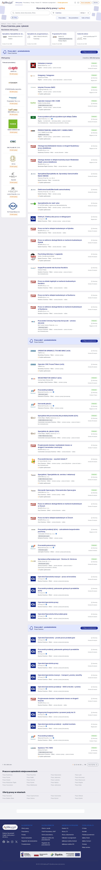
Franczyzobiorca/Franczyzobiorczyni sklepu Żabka (57, 117)
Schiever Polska (42, 269)
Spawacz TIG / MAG (45, 748)
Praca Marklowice (32, 785)
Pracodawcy (26, 2)
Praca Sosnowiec (56, 796)
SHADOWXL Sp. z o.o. (43, 476)
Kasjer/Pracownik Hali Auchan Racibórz (53, 268)
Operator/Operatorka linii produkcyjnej (52, 614)
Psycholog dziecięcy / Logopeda (50, 254)
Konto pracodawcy (47, 834)
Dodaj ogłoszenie (63, 2)
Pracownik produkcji (45, 390)
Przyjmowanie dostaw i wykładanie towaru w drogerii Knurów (58, 700)
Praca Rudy (78, 785)
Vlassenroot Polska (43, 77)
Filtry (15, 17)
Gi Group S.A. (41, 219)
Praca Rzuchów (31, 775)
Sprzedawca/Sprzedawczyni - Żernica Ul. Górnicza (57, 559)
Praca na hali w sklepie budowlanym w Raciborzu (56, 295)
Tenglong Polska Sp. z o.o (45, 89)
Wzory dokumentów (68, 834)
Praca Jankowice (56, 785)
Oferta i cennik (46, 828)
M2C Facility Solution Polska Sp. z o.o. (48, 325)
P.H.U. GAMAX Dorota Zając (45, 132)
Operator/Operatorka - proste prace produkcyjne (56, 638)
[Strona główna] (7, 2)
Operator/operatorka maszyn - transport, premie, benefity (60, 675)
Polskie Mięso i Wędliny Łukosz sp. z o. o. (49, 418)
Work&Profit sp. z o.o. (43, 150)
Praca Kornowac (80, 777)
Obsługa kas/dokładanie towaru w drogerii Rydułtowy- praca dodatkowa (58, 147)
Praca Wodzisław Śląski (9, 782)
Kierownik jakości (44, 404)
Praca (8, 23)
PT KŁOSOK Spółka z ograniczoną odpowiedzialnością (52, 205)
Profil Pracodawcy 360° (49, 831)
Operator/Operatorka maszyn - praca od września (57, 577)
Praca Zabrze (31, 798)
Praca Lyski (78, 775)
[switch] (89, 52)
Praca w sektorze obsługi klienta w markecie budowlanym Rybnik (60, 241)
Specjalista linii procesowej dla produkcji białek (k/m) (58, 416)
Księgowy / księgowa (46, 75)
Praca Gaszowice (56, 775)
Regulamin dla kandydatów (29, 841)
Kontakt (84, 831)
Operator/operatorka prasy (48, 602)
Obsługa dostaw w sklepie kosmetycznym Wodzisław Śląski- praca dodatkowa (58, 161)
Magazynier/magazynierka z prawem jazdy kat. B (56, 712)
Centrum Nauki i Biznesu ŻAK (45, 380)
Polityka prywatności (88, 834)
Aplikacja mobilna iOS (68, 844)
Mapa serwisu (86, 847)
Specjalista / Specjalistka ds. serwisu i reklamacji (56, 474)
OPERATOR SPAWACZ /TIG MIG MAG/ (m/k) (54, 351)
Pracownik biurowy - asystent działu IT (52, 459)
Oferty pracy (18, 2)
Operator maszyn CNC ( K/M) (49, 101)
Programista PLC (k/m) (59, 34)
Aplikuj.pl (3, 23)
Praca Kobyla (6, 780)
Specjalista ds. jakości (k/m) (48, 431)
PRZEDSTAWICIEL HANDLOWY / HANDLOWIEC (55, 130)
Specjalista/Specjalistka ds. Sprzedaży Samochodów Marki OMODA (58, 175)
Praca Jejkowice (55, 777)
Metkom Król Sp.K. (43, 750)
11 (85, 764)
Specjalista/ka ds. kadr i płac (49, 203)
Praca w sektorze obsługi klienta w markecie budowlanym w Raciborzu (60, 308)
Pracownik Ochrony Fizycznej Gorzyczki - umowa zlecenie (57, 322)
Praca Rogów (79, 782)
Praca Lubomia (55, 780)
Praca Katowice (7, 796)
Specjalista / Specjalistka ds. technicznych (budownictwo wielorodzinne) (13, 34)
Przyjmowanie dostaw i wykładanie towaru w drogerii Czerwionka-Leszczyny (55, 446)
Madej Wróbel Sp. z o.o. (44, 65)
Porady (33, 2)
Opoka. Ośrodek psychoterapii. (46, 256)
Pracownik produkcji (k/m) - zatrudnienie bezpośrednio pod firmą (59, 530)
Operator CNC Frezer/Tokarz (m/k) (51, 364)
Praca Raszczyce (80, 780)
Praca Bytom (54, 798)
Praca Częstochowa (33, 796)
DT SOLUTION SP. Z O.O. (44, 461)
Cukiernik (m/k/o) (82, 34)
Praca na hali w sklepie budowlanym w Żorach (55, 518)
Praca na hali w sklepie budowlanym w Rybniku (56, 228)
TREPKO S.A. (41, 353)
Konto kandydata (85, 2)
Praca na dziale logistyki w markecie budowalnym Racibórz (57, 282)
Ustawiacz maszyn (45, 63)
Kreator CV (38, 2)
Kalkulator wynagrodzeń (49, 2)
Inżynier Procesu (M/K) (46, 87)
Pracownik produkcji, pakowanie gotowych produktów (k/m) (58, 589)
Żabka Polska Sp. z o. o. (44, 118)
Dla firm (96, 2)
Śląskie (14, 23)
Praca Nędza (54, 782)
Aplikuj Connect (86, 841)
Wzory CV (65, 831)
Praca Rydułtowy (8, 775)
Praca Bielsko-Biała (8, 798)
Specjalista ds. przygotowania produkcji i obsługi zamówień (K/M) (38, 34)
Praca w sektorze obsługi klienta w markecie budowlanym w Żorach (60, 505)
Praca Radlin (30, 777)
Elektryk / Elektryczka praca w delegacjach (54, 217)
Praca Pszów (6, 777)
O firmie (84, 828)
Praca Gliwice (79, 796)
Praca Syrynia (31, 780)
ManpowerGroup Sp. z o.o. (45, 392)
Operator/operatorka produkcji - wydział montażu (57, 724)
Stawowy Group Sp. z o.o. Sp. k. (46, 178)
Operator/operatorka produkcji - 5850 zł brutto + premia (59, 687)
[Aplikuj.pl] (10, 827)
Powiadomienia (25, 844)
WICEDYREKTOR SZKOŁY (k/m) (50, 378)
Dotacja (84, 844)
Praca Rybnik (30, 782)
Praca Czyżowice (8, 785)
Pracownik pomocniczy (47, 545)
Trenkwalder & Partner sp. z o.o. (46, 533)
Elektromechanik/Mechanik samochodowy (54, 189)
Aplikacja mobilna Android (69, 841)
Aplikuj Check (86, 838)
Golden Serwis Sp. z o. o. (44, 561)
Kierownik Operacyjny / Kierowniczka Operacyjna (57, 490)
